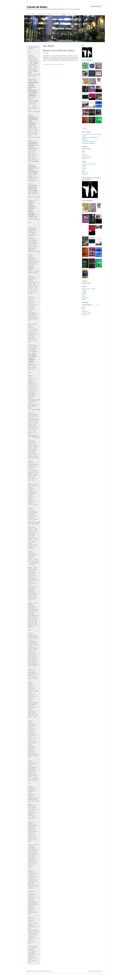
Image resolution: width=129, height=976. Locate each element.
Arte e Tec (75, 13)
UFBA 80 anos (85, 140)
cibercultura (46, 64)
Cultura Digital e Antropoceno (88, 143)
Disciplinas (49, 13)
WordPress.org (85, 158)
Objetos (61, 64)
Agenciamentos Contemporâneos (89, 141)
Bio (27, 13)
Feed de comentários (86, 157)
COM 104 (84, 165)
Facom (83, 170)
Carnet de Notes (37, 7)
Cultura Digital (41, 13)
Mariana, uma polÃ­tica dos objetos (58, 50)
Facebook (84, 168)
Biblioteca (33, 13)
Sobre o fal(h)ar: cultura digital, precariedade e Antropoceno (33, 329)
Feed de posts (85, 155)
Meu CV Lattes (85, 173)
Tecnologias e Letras (65, 13)
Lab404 (83, 171)
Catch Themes (99, 971)
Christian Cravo (53, 64)
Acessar (84, 154)
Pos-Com (84, 174)
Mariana (58, 64)
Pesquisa (56, 13)
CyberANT (84, 167)
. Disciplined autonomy (32, 258)
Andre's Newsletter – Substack (89, 164)
